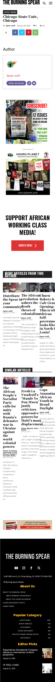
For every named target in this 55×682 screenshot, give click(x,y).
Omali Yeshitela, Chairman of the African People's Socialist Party (10, 453)
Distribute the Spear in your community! (13, 301)
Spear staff (10, 25)
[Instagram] (24, 568)
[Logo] (21, 2)
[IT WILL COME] (47, 668)
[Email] (34, 83)
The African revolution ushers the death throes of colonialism (30, 305)
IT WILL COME (11, 665)
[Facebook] (15, 32)
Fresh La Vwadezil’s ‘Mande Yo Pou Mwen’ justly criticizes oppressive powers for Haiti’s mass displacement (32, 407)
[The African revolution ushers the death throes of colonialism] (30, 287)
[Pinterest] (29, 32)
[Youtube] (16, 568)
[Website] (29, 83)
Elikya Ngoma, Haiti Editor (29, 429)
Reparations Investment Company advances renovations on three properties (20, 652)
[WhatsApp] (35, 32)
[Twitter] (22, 32)
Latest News (10, 12)
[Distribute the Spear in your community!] (13, 287)
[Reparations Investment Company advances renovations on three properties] (47, 653)
